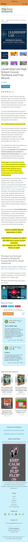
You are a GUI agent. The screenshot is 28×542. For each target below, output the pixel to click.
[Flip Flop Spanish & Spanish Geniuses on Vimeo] (20, 514)
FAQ (14, 498)
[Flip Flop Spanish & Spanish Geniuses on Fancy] (23, 514)
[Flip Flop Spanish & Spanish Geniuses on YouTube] (16, 514)
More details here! (15, 141)
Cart (25, 4)
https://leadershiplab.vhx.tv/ (12, 269)
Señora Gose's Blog (14, 439)
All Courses (14, 504)
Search (14, 496)
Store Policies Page (14, 506)
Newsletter (14, 500)
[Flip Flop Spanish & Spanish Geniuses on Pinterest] (9, 514)
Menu (4, 4)
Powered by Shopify (17, 538)
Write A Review (8, 313)
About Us (14, 502)
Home (2, 20)
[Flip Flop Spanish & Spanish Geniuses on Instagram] (12, 514)
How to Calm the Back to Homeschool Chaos (14, 442)
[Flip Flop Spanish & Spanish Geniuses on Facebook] (5, 514)
